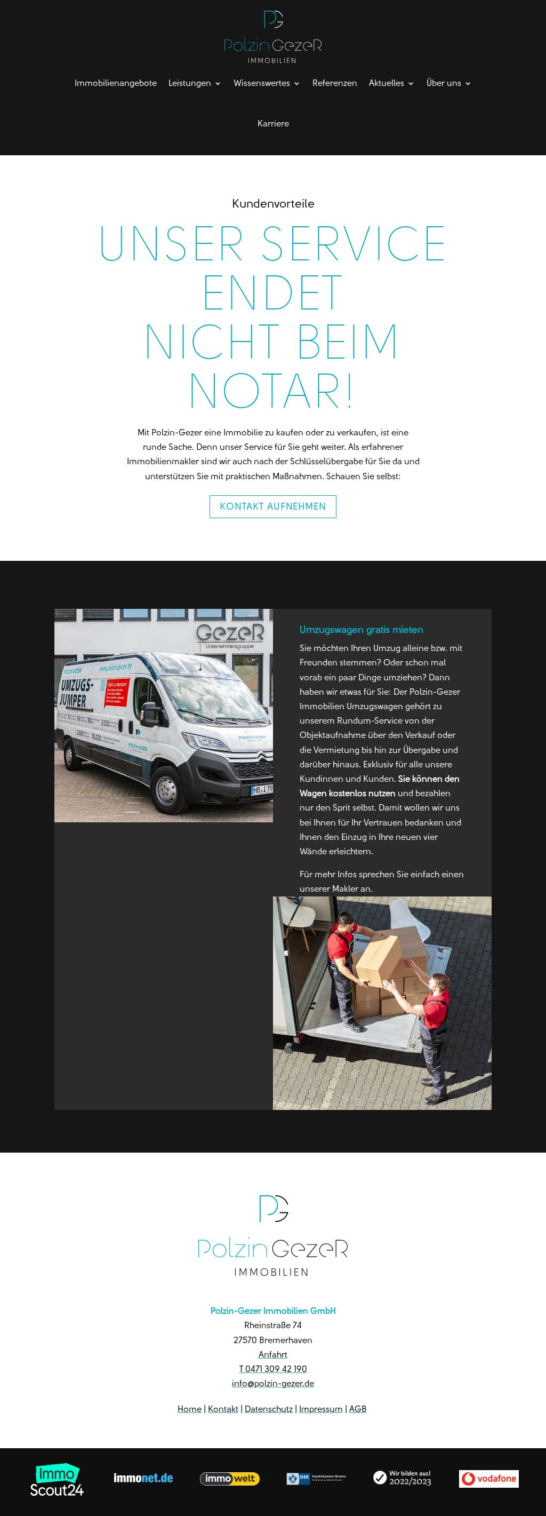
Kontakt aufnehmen (273, 506)
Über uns (444, 83)
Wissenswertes (262, 83)
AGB (358, 1409)
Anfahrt (273, 1355)
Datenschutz (269, 1409)
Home (190, 1409)
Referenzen (334, 83)
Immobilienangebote (116, 83)
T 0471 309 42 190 (273, 1369)
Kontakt (223, 1409)
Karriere (273, 123)
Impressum (321, 1409)
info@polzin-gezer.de (273, 1383)
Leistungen (189, 83)
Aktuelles (386, 83)
